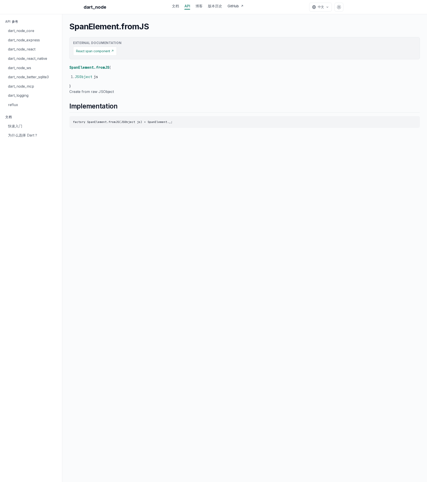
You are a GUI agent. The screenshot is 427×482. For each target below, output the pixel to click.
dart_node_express (24, 40)
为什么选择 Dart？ (23, 135)
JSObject (84, 76)
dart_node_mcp (21, 86)
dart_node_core (21, 30)
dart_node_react (21, 49)
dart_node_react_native (27, 58)
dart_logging (18, 95)
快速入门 (15, 126)
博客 (199, 6)
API (187, 6)
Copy (412, 120)
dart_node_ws (19, 68)
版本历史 (215, 6)
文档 (175, 6)
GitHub (236, 6)
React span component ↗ (95, 51)
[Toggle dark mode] (338, 7)
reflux (13, 104)
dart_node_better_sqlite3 (28, 77)
